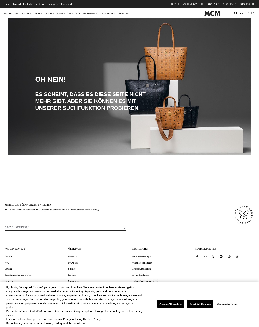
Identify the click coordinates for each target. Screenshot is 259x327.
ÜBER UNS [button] (123, 13)
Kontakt (212, 4)
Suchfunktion (84, 108)
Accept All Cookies (170, 304)
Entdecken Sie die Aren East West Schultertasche (48, 4)
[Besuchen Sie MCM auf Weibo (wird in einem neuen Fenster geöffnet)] (229, 256)
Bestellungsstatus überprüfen (18, 275)
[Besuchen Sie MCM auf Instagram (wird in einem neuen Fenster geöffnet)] (205, 256)
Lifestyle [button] (74, 13)
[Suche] (235, 13)
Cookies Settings (227, 304)
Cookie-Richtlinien (140, 275)
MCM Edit (73, 262)
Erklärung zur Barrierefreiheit (145, 281)
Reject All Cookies (200, 304)
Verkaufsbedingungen (141, 256)
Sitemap (71, 269)
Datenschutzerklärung (141, 269)
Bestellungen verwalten (187, 4)
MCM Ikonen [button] (91, 13)
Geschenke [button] (108, 13)
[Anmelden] (241, 13)
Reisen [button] (61, 13)
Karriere (72, 275)
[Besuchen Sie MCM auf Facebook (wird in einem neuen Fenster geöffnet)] (197, 256)
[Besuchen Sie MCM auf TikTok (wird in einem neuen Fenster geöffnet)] (237, 256)
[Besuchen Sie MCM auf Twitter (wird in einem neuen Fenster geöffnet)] (213, 256)
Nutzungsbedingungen (142, 262)
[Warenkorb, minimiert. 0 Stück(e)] (252, 13)
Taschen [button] (25, 13)
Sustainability (74, 281)
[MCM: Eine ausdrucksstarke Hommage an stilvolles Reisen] (212, 14)
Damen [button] (38, 13)
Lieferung (9, 281)
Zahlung (8, 269)
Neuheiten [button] (11, 13)
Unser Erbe (73, 256)
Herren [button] (49, 13)
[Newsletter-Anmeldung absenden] (124, 227)
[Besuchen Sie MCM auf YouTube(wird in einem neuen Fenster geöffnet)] (221, 256)
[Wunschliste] (247, 13)
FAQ (7, 262)
